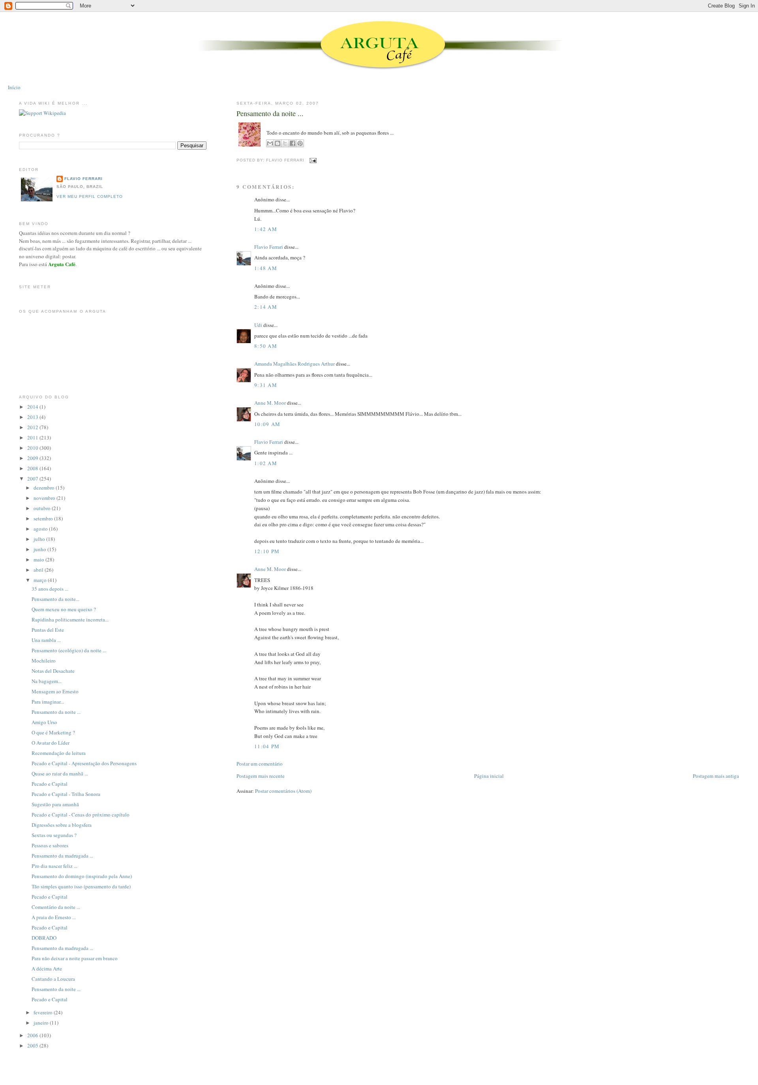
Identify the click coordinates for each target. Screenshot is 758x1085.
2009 (33, 458)
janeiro (42, 1022)
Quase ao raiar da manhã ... (60, 773)
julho (40, 538)
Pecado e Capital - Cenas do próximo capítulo (80, 814)
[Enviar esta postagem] (312, 160)
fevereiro (44, 1012)
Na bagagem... (47, 681)
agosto (41, 528)
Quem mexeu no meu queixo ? (64, 609)
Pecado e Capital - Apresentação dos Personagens (84, 763)
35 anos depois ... (50, 588)
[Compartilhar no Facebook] (292, 143)
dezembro (45, 487)
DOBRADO (44, 937)
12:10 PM (267, 551)
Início (14, 87)
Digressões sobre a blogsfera (62, 824)
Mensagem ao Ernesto (55, 691)
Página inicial (489, 775)
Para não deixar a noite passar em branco (75, 958)
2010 (33, 447)
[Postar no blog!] (277, 143)
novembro (45, 497)
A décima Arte (47, 968)
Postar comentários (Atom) (283, 790)
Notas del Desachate (53, 670)
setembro (44, 518)
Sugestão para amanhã (55, 804)
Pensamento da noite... (55, 599)
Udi (258, 325)
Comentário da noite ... (56, 906)
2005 (33, 1045)
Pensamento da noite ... (270, 113)
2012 (33, 427)
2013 (33, 416)
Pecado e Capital (50, 783)
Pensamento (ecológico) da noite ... (69, 650)
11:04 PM (267, 746)
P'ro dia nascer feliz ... (54, 865)
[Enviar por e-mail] (270, 143)
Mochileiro (44, 660)
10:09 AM (267, 424)
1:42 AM (265, 229)
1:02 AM (265, 463)
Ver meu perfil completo (89, 196)
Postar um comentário (259, 763)
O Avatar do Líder (50, 742)
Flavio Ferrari (268, 246)
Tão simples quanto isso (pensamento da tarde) (81, 886)
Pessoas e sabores (50, 845)
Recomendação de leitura (59, 752)
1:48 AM (265, 268)
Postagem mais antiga (716, 775)
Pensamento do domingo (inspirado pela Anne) (82, 876)
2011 (33, 437)
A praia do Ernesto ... (54, 917)
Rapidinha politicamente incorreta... (70, 619)
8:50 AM (265, 345)
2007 (33, 478)
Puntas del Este (48, 629)
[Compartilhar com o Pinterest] (300, 143)
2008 (33, 468)
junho (40, 549)
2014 (33, 406)
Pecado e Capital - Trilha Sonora (66, 794)
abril (39, 569)
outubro (43, 508)
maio (39, 559)
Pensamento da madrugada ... (62, 855)
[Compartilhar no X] (285, 143)
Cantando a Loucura (53, 978)
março (41, 580)
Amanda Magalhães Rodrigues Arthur (294, 363)
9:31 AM (265, 385)
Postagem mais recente (260, 775)
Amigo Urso (44, 722)
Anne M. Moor (270, 402)
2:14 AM (265, 306)
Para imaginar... (48, 701)
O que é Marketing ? (53, 732)
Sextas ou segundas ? (54, 835)
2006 (33, 1035)
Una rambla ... (46, 640)
